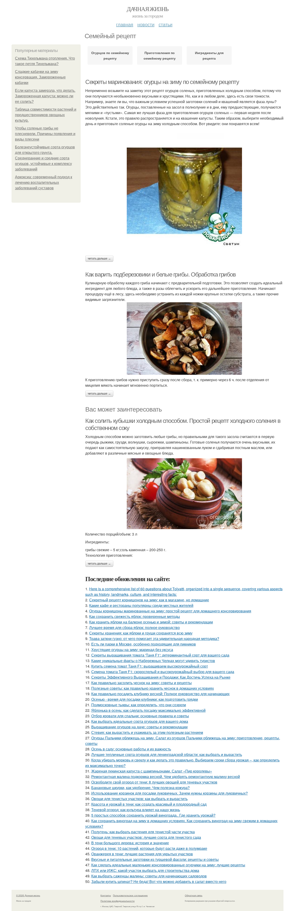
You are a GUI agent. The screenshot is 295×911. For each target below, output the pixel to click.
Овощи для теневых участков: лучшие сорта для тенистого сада (146, 837)
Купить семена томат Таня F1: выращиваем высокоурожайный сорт (149, 666)
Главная (124, 24)
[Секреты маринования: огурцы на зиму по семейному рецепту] (184, 190)
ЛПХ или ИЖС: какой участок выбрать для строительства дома (145, 870)
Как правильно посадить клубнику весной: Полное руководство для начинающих (160, 693)
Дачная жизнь (147, 9)
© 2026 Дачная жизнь (28, 895)
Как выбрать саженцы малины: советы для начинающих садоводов (149, 876)
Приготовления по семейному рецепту (160, 55)
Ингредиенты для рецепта (209, 55)
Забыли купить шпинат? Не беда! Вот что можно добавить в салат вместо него (158, 881)
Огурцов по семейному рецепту (110, 55)
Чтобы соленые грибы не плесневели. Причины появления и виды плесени (45, 133)
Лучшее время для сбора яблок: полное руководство (134, 627)
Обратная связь (193, 895)
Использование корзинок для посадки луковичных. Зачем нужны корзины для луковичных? (169, 793)
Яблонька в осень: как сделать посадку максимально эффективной (148, 710)
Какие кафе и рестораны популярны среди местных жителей (141, 605)
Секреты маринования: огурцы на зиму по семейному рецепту (162, 81)
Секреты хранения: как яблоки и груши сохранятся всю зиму (140, 633)
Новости (145, 24)
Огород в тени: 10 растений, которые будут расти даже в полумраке (149, 848)
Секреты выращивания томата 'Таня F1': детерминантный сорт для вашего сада (160, 655)
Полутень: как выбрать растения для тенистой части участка (143, 831)
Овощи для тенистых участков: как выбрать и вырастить (139, 798)
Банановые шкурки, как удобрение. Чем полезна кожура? (140, 787)
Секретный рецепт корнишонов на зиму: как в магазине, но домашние (149, 600)
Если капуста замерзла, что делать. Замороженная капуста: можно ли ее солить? (45, 96)
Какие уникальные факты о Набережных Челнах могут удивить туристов (153, 660)
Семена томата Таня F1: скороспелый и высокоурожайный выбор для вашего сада (162, 671)
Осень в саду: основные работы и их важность (131, 749)
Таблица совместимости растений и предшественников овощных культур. (45, 114)
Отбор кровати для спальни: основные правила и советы (140, 715)
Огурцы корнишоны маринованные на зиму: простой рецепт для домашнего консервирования (170, 611)
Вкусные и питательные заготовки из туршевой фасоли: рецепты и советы (155, 859)
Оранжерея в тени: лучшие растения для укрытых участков (142, 853)
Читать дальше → (99, 258)
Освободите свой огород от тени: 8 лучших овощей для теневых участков (154, 782)
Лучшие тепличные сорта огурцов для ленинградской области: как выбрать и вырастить (166, 754)
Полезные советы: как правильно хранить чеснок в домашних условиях (152, 688)
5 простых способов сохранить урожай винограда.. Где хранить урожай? (153, 815)
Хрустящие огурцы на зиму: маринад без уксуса (132, 649)
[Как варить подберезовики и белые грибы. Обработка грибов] (184, 338)
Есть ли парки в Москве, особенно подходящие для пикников (143, 644)
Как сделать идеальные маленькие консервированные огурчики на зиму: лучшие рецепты (168, 865)
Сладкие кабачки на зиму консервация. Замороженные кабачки (40, 77)
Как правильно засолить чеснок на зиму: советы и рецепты (141, 682)
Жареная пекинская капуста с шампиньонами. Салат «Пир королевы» (151, 771)
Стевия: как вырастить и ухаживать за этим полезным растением (147, 732)
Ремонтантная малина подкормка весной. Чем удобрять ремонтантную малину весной (165, 776)
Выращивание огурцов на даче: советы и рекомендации (139, 726)
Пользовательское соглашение (130, 895)
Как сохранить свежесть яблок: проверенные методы (134, 616)
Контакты (105, 895)
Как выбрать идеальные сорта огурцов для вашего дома (139, 721)
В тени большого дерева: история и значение (130, 842)
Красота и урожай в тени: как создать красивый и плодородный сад (148, 804)
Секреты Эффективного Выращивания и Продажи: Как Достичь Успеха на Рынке (160, 677)
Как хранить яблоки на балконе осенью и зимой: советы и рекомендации (151, 622)
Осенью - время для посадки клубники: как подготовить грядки (144, 699)
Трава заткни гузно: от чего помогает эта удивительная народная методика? (154, 638)
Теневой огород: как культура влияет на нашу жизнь (135, 809)
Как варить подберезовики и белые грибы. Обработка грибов (160, 274)
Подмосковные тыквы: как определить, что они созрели (138, 704)
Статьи (165, 24)
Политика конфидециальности (117, 900)
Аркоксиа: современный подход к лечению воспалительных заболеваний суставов (43, 182)
